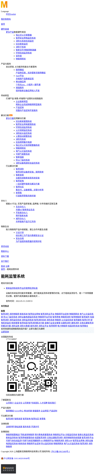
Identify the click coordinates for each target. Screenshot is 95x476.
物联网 (58, 320)
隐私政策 (18, 427)
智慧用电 (56, 317)
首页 (3, 24)
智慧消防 (5, 314)
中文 (8, 14)
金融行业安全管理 (52, 323)
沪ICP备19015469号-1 (60, 451)
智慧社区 (35, 419)
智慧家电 (27, 419)
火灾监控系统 (67, 320)
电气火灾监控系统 (72, 444)
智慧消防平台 (88, 438)
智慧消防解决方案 (36, 323)
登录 (3, 266)
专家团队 (35, 403)
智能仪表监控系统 (86, 435)
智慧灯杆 (86, 320)
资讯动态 (5, 246)
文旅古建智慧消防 (55, 438)
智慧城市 (86, 317)
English (13, 14)
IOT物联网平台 (47, 441)
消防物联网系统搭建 (72, 438)
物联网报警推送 (13, 435)
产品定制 (53, 411)
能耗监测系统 (12, 438)
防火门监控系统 (10, 317)
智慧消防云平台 (47, 314)
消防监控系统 (15, 320)
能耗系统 (24, 314)
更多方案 (10, 118)
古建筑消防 (66, 323)
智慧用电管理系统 (26, 438)
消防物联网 (14, 314)
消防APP (68, 441)
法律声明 (10, 427)
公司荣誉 (27, 403)
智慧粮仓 (84, 326)
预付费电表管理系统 (43, 435)
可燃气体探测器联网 (31, 441)
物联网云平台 (59, 435)
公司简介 (10, 403)
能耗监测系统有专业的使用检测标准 (22, 288)
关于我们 (5, 261)
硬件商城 (5, 29)
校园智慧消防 (41, 438)
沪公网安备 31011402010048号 (16, 458)
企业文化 (18, 403)
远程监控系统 (71, 435)
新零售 (43, 419)
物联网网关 (74, 314)
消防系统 (50, 320)
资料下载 (5, 256)
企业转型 (45, 411)
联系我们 (52, 403)
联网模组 (10, 411)
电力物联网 (62, 326)
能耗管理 (15, 323)
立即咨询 (5, 332)
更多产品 (10, 32)
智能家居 (18, 419)
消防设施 (15, 326)
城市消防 (34, 326)
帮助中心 (5, 251)
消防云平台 (43, 326)
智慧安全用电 (34, 314)
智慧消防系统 (40, 320)
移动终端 (28, 411)
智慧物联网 (76, 317)
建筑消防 (75, 323)
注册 (7, 266)
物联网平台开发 (45, 317)
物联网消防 (66, 317)
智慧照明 (53, 326)
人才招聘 (44, 403)
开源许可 (35, 427)
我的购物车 (6, 19)
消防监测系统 (28, 320)
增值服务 (36, 411)
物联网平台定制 (62, 314)
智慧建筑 (78, 320)
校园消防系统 (74, 326)
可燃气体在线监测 (14, 441)
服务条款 (27, 427)
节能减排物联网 (27, 435)
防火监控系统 (47, 444)
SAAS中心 (19, 411)
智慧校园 (24, 323)
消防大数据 (25, 326)
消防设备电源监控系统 (28, 317)
